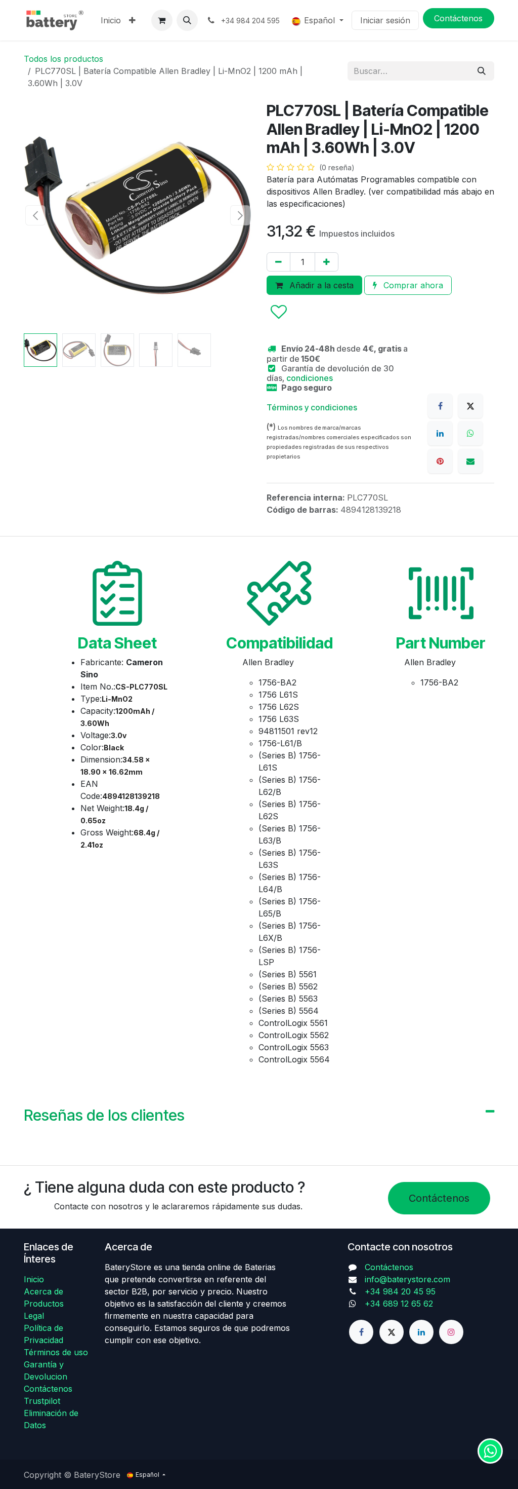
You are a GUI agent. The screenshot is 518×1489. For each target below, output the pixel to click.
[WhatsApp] (470, 433)
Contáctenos (439, 1198)
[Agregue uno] (326, 262)
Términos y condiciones (312, 407)
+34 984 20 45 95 (400, 1291)
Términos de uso (56, 1352)
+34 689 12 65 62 (399, 1304)
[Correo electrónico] (470, 461)
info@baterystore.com (407, 1279)
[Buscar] (481, 71)
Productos (44, 1304)
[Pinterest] (440, 461)
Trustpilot (42, 1401)
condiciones (309, 378)
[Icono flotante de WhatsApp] (490, 1451)
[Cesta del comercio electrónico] (161, 20)
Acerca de (43, 1291)
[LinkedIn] (440, 433)
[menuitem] (111, 20)
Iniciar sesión (385, 20)
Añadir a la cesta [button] (320, 285)
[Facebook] (440, 406)
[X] (470, 406)
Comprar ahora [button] (412, 285)
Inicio (34, 1279)
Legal (34, 1316)
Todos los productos (63, 59)
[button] (187, 20)
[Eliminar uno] (278, 262)
